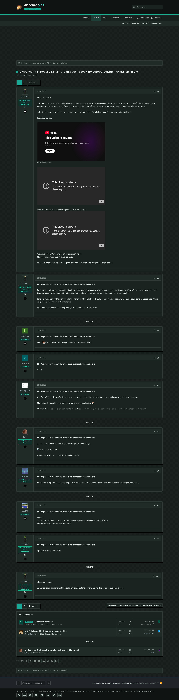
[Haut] (157, 683)
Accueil (152, 683)
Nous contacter (98, 683)
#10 (157, 576)
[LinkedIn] (36, 695)
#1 (158, 91)
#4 (158, 358)
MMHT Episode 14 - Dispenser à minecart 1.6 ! (46, 631)
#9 (158, 539)
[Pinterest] (42, 695)
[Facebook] (18, 695)
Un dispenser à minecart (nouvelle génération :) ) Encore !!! (52, 650)
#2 (158, 278)
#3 (158, 331)
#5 (158, 385)
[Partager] (154, 91)
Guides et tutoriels (55, 624)
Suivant (32, 82)
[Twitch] (48, 695)
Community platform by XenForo (36, 691)
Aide (146, 683)
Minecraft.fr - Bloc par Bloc (34, 683)
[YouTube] (59, 695)
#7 (158, 471)
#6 (158, 432)
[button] (120, 18)
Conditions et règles (113, 683)
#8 (158, 506)
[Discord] (24, 695)
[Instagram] (30, 695)
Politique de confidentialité (133, 683)
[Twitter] (54, 695)
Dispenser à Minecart (43, 621)
